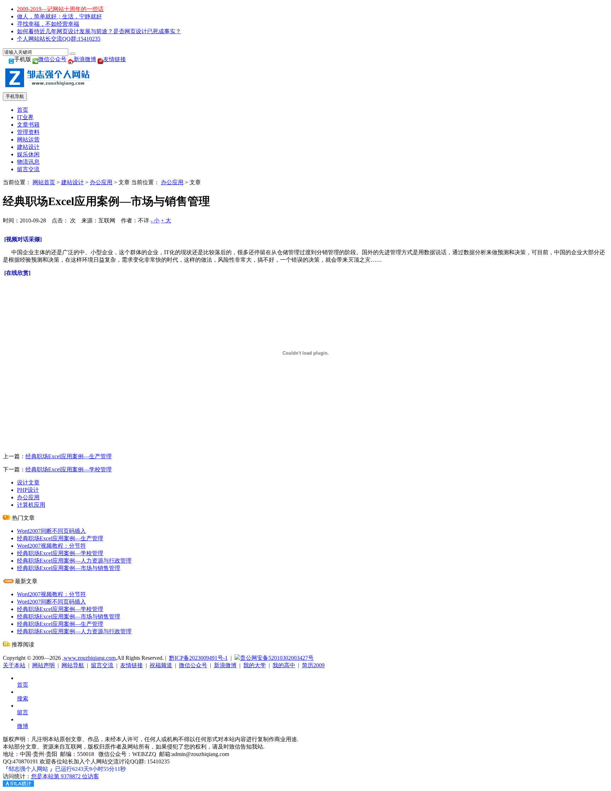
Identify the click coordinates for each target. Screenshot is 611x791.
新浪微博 (85, 59)
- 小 (155, 220)
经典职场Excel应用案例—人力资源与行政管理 (74, 561)
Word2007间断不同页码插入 (51, 531)
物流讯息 (28, 162)
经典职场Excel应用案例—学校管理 (68, 469)
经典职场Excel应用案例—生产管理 (68, 456)
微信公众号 (52, 59)
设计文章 (28, 482)
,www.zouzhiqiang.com (89, 658)
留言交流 (28, 169)
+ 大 (166, 220)
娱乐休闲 (28, 154)
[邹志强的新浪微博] (71, 59)
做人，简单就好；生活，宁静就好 (59, 16)
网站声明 (43, 665)
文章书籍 (28, 125)
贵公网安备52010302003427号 (277, 658)
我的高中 (284, 665)
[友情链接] (100, 59)
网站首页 (44, 182)
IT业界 (25, 117)
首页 (22, 110)
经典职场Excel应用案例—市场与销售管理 (68, 568)
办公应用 (101, 182)
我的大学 (254, 665)
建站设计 (28, 147)
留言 (22, 712)
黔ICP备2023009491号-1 (198, 658)
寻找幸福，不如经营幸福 (48, 24)
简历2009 (313, 665)
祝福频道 (161, 665)
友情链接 (114, 59)
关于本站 (14, 665)
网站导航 (73, 665)
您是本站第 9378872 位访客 (65, 776)
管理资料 (28, 132)
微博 (22, 726)
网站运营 (28, 139)
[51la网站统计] (18, 785)
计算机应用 (31, 505)
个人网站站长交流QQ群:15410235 (58, 39)
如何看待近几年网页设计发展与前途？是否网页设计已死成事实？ (99, 31)
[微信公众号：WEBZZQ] (35, 59)
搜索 (22, 699)
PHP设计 (28, 490)
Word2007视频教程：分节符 (51, 546)
